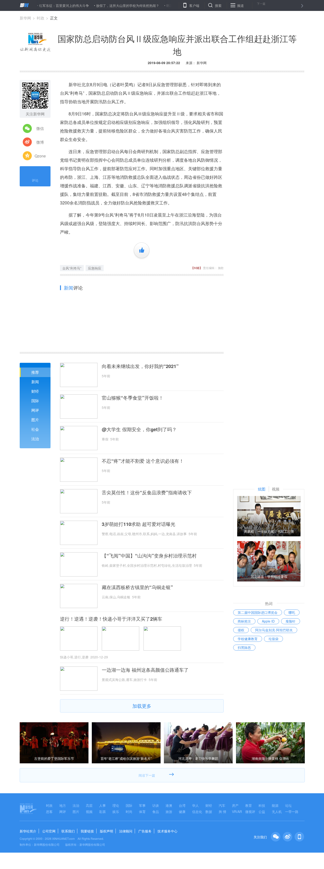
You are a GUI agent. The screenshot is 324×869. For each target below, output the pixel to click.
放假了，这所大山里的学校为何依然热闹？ (111, 5)
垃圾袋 (273, 638)
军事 (142, 805)
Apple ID (268, 621)
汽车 (222, 805)
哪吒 (291, 612)
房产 (235, 805)
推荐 (35, 372)
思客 (49, 811)
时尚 (129, 811)
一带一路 (291, 811)
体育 (142, 811)
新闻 (35, 381)
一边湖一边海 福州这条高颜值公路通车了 (145, 669)
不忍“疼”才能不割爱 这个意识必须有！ (143, 461)
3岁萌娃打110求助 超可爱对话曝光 (138, 524)
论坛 (288, 805)
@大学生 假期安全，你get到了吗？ (139, 429)
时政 (40, 18)
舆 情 (222, 811)
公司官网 (49, 831)
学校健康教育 (248, 638)
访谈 (155, 805)
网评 (35, 410)
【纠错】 (196, 268)
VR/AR (237, 811)
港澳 (169, 805)
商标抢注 (244, 621)
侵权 (241, 630)
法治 (35, 438)
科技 (262, 805)
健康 (182, 811)
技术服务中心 (167, 831)
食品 (155, 811)
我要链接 (87, 831)
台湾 (182, 805)
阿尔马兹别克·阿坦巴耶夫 (274, 630)
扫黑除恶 (244, 647)
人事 (102, 805)
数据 (208, 811)
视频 (89, 811)
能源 (275, 805)
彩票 (102, 811)
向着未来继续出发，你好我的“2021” (140, 366)
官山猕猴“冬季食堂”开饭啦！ (132, 397)
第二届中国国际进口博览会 (258, 612)
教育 (248, 805)
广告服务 (145, 831)
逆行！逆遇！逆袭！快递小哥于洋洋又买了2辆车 (111, 618)
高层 (89, 805)
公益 (262, 811)
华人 (195, 805)
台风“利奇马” (71, 268)
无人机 (277, 811)
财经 (35, 391)
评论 (35, 180)
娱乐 (115, 811)
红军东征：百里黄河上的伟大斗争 (48, 5)
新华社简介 (28, 831)
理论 (115, 805)
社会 (35, 429)
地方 (62, 805)
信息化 (197, 811)
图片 (35, 419)
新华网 (25, 18)
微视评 (250, 811)
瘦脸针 (291, 621)
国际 (35, 400)
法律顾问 (125, 831)
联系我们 (68, 831)
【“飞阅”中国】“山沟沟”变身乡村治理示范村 (149, 555)
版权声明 (106, 831)
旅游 (169, 811)
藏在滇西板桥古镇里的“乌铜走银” (137, 587)
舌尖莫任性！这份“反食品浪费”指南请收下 (147, 492)
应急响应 (94, 268)
